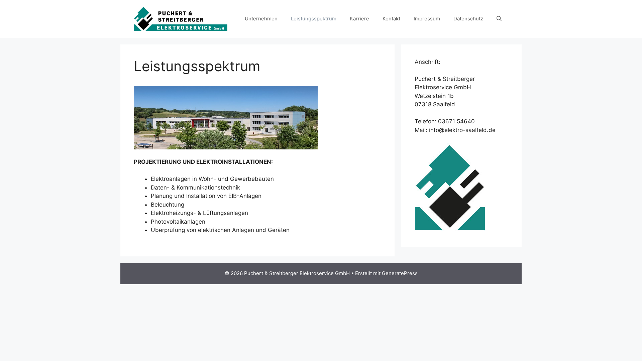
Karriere (359, 18)
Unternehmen (261, 18)
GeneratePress (400, 273)
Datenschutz (468, 18)
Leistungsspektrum (313, 18)
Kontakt (391, 18)
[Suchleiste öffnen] (499, 19)
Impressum (427, 18)
